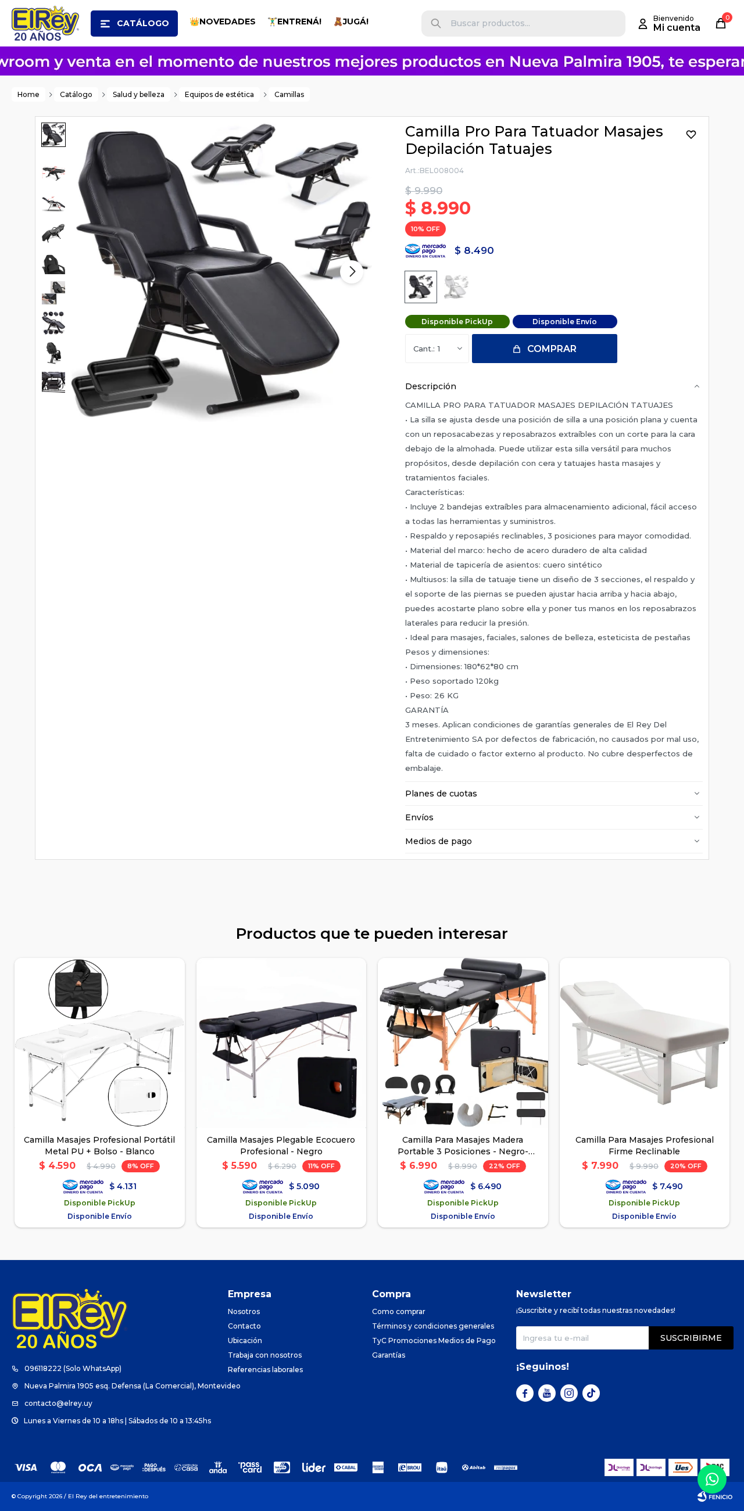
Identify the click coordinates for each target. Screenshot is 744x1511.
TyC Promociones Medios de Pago (434, 1340)
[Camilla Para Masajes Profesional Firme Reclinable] (645, 1043)
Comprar (552, 348)
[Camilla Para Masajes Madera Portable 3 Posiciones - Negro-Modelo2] (463, 1043)
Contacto (244, 1326)
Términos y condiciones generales (433, 1326)
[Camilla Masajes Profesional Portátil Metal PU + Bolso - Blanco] (100, 1043)
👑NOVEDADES (222, 21)
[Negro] (421, 287)
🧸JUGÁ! (351, 21)
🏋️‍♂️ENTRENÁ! (294, 21)
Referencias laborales (265, 1369)
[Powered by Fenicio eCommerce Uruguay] (715, 1496)
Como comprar (398, 1311)
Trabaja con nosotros (265, 1355)
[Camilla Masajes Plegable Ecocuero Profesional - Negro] (281, 1043)
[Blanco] (456, 287)
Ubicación (245, 1340)
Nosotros (244, 1311)
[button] (435, 23)
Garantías (388, 1355)
